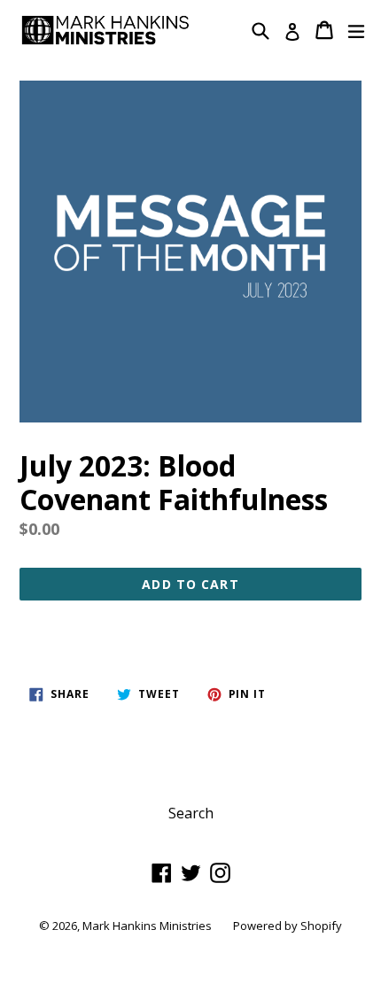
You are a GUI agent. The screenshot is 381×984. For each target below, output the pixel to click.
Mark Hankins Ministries (147, 926)
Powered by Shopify (287, 926)
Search (191, 813)
